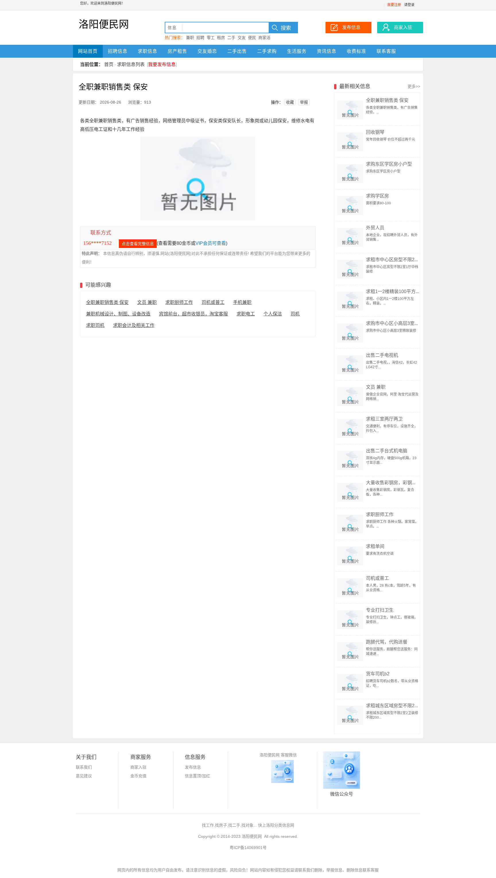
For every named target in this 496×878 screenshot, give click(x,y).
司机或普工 (213, 302)
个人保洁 (273, 313)
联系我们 (84, 767)
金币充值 (138, 776)
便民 (252, 37)
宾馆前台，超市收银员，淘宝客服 (193, 313)
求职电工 (246, 313)
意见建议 (84, 776)
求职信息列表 (131, 64)
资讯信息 (326, 51)
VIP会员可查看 (210, 243)
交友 (242, 37)
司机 (295, 313)
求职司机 (95, 325)
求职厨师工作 (179, 302)
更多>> (414, 86)
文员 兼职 (147, 302)
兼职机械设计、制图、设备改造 (118, 313)
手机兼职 (242, 302)
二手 (231, 37)
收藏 (290, 102)
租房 (221, 37)
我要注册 (394, 5)
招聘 (200, 37)
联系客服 (386, 51)
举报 (304, 102)
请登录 (409, 5)
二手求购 (267, 51)
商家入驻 (138, 767)
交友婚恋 (207, 51)
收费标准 (356, 51)
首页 (108, 64)
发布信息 (193, 767)
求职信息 (147, 51)
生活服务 (297, 51)
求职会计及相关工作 (133, 325)
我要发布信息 (162, 64)
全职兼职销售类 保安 (107, 302)
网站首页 (88, 51)
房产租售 (177, 51)
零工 (211, 37)
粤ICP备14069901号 (248, 847)
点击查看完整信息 (138, 243)
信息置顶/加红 (197, 776)
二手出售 (237, 51)
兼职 (190, 37)
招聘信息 (117, 51)
